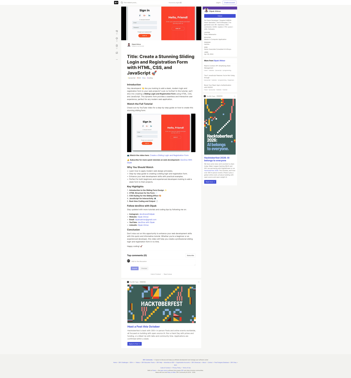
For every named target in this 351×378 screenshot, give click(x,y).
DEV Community (148, 360)
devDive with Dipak (146, 222)
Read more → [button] (210, 182)
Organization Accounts (183, 362)
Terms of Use (187, 367)
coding (150, 78)
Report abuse (168, 274)
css (144, 78)
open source (164, 370)
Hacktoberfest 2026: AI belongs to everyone (216, 159)
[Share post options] (117, 59)
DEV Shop (234, 362)
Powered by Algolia (174, 2)
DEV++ (132, 362)
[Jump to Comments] (117, 39)
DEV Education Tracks (148, 362)
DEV (182, 370)
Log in (218, 2)
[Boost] (117, 53)
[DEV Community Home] (116, 2)
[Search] (122, 2)
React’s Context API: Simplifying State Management (217, 68)
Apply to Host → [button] (134, 344)
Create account (229, 2)
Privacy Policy (176, 367)
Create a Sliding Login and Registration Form (169, 155)
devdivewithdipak (147, 214)
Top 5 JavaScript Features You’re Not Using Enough (219, 78)
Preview (144, 268)
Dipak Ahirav (136, 44)
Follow (220, 16)
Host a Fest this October (143, 326)
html (139, 78)
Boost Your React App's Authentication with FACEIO (217, 87)
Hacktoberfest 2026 (211, 170)
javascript (131, 78)
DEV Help (159, 362)
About (204, 362)
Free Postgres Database (221, 362)
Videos (138, 362)
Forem (154, 370)
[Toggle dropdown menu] (198, 282)
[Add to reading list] (117, 46)
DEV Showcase (196, 362)
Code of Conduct (156, 274)
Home (115, 362)
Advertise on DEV (169, 362)
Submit (134, 268)
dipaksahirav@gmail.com (145, 219)
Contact (210, 362)
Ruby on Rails (172, 372)
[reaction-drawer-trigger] (116, 32)
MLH (175, 365)
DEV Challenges (123, 362)
